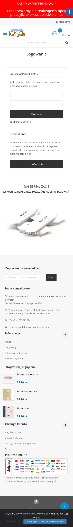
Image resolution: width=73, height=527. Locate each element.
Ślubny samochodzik (27, 374)
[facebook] (36, 501)
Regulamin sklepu (14, 432)
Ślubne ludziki (24, 408)
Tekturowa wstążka (27, 391)
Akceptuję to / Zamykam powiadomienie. (45, 521)
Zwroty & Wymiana (14, 437)
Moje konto (64, 21)
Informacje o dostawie (16, 352)
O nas (8, 341)
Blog (7, 449)
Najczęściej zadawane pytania (20, 443)
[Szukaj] (65, 42)
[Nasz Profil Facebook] (69, 12)
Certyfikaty (10, 347)
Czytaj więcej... (14, 521)
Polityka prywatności (15, 358)
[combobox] (44, 42)
